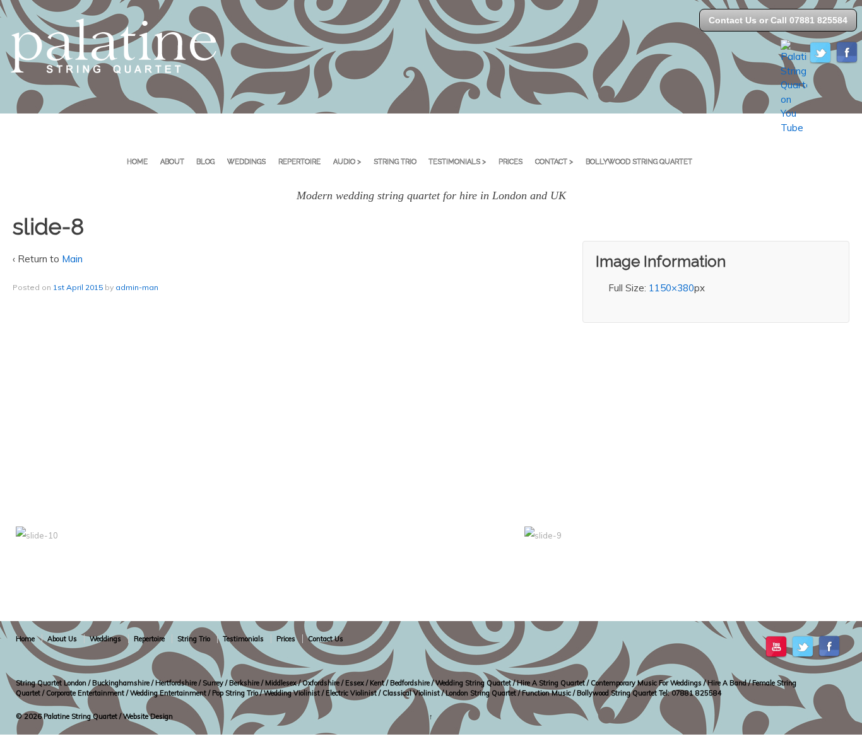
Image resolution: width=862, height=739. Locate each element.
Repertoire (299, 162)
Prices (511, 162)
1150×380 (671, 288)
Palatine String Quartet (80, 716)
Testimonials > (457, 162)
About (172, 162)
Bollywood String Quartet (639, 162)
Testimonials (243, 638)
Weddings (246, 162)
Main (72, 259)
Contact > (554, 162)
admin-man (136, 287)
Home (137, 162)
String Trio (395, 162)
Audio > (347, 162)
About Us (62, 638)
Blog (205, 162)
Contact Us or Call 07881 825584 (778, 20)
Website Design (148, 716)
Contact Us (325, 638)
